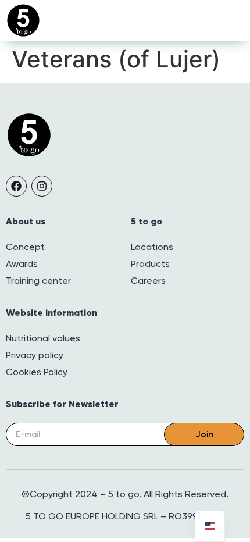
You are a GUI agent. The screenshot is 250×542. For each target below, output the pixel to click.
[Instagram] (41, 186)
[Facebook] (16, 186)
